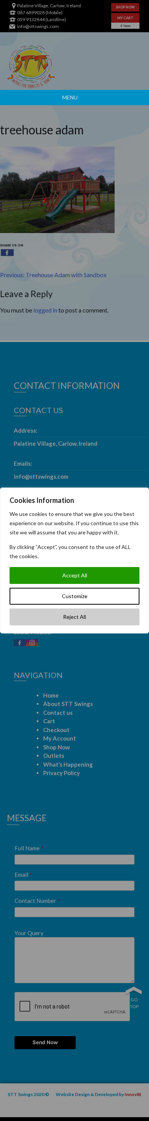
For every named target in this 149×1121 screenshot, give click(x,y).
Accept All (74, 575)
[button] (70, 97)
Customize (74, 596)
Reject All (74, 616)
